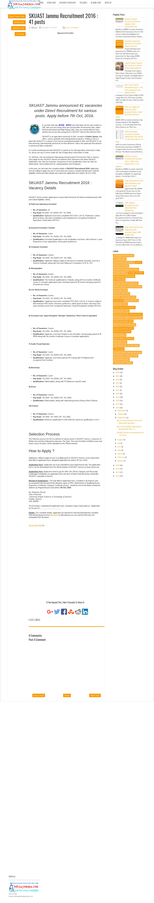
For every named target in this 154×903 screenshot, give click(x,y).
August (120, 439)
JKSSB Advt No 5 (120, 304)
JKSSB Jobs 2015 (135, 314)
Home (41, 2)
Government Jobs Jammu (124, 262)
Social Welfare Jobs (121, 359)
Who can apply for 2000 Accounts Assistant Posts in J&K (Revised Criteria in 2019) (129, 112)
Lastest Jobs (119, 349)
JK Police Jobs (119, 280)
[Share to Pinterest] (39, 620)
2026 (118, 372)
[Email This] (30, 620)
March (120, 454)
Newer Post (39, 695)
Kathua (136, 345)
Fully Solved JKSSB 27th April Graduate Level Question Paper (134, 183)
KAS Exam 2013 (120, 342)
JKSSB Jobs (51, 2)
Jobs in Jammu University (123, 338)
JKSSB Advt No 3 (131, 300)
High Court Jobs (17, 16)
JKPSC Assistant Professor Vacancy (127, 286)
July (119, 443)
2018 (118, 400)
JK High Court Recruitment (124, 276)
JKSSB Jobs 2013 (120, 314)
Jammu (138, 262)
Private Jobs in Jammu (122, 356)
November (122, 410)
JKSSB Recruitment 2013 (123, 328)
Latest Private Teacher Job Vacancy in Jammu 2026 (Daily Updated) (133, 65)
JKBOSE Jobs (18, 28)
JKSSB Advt (118, 300)
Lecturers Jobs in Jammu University (127, 352)
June (119, 446)
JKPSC (135, 283)
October (121, 414)
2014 (118, 469)
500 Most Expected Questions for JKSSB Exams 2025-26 (133, 43)
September (122, 417)
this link (54, 515)
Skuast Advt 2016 (35, 525)
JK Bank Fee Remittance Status (126, 269)
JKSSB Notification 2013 (123, 321)
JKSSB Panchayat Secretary (124, 325)
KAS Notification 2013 (122, 345)
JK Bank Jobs (96, 2)
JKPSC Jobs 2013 (120, 290)
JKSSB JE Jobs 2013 (121, 311)
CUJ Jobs (20, 34)
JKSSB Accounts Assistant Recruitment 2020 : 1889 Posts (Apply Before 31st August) (129, 161)
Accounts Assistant (67, 2)
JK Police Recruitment (122, 283)
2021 (118, 390)
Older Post (95, 695)
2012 (118, 476)
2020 (118, 393)
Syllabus (83, 2)
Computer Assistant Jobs (123, 255)
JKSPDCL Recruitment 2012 (124, 297)
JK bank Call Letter (121, 266)
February (121, 457)
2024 (118, 379)
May (119, 450)
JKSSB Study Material (122, 331)
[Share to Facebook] (36, 620)
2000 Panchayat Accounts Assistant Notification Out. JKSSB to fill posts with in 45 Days (129, 136)
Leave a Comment (72, 27)
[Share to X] (34, 620)
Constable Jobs (120, 259)
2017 (118, 404)
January (121, 460)
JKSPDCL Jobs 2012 (121, 293)
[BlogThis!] (32, 620)
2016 (118, 407)
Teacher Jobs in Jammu (123, 363)
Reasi (135, 356)
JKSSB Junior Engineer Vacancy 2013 (128, 318)
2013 (118, 472)
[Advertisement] (67, 51)
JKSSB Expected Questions (124, 307)
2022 (118, 386)
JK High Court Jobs (136, 273)
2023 (118, 383)
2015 (118, 465)
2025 (118, 376)
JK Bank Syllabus (120, 273)
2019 (118, 397)
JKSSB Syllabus (119, 335)
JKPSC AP (108, 2)
